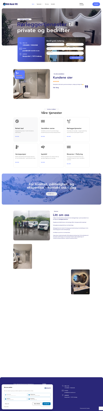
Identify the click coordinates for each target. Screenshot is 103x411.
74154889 (81, 4)
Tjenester (39, 4)
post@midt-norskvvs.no (31, 51)
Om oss (47, 4)
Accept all (46, 403)
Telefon (81, 3)
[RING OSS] (20, 43)
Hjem (33, 4)
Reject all (7, 403)
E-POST (24, 48)
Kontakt (53, 4)
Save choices (37, 403)
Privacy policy (6, 406)
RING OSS (25, 43)
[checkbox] (15, 395)
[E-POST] (20, 49)
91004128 (34, 45)
